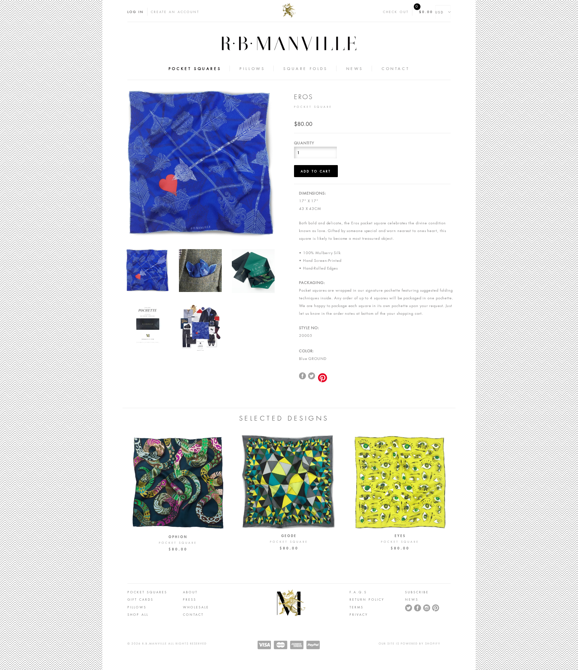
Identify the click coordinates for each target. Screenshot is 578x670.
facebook (302, 376)
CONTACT (193, 614)
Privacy (359, 614)
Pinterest (436, 608)
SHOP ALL (138, 614)
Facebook (417, 608)
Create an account (175, 11)
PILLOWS (137, 607)
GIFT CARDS (140, 599)
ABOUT (190, 592)
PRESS (189, 599)
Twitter (311, 376)
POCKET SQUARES (147, 592)
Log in (135, 11)
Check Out (396, 11)
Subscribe (417, 592)
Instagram (426, 608)
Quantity (304, 142)
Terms (357, 607)
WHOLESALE (196, 607)
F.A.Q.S (358, 592)
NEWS (411, 599)
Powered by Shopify (421, 643)
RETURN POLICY (367, 599)
